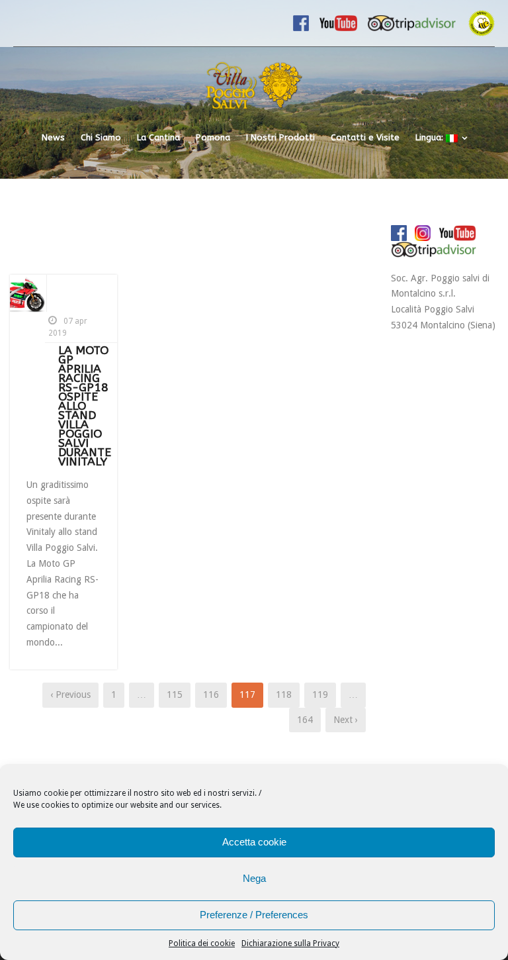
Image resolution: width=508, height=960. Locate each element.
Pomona (213, 137)
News (53, 137)
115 (175, 694)
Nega (254, 878)
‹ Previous (70, 694)
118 (284, 694)
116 (211, 694)
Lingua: (430, 137)
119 (320, 694)
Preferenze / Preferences (254, 914)
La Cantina (158, 137)
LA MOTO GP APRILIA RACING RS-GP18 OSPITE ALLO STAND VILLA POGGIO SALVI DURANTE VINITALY (84, 406)
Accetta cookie (254, 841)
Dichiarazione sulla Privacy (290, 943)
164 (305, 719)
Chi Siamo (101, 137)
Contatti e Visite (365, 137)
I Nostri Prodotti (280, 137)
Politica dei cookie (202, 943)
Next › (345, 719)
